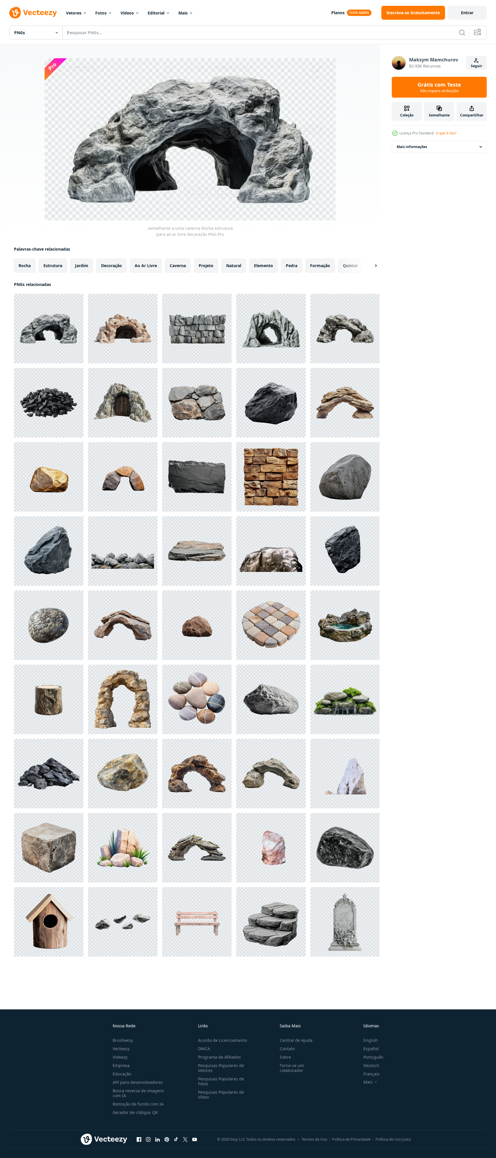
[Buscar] (462, 32)
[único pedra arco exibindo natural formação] (271, 773)
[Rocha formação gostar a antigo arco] (123, 625)
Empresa (121, 1065)
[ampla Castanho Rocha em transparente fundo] (197, 625)
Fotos (101, 13)
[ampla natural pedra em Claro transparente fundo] (345, 477)
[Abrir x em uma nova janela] (185, 1139)
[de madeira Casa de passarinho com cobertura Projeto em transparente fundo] (48, 922)
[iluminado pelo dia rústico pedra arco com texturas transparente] (123, 699)
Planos (338, 12)
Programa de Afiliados (219, 1057)
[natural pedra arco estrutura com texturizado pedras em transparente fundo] (123, 477)
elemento (263, 265)
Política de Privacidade (351, 1139)
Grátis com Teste (439, 87)
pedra (291, 265)
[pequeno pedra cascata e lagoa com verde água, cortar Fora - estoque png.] (345, 625)
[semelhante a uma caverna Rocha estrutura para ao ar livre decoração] (48, 328)
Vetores (73, 13)
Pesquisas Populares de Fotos (221, 1081)
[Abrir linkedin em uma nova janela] (157, 1139)
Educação (122, 1074)
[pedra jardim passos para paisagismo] (271, 922)
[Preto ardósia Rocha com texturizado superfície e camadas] (197, 477)
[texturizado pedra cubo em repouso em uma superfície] (48, 847)
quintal (350, 265)
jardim (81, 265)
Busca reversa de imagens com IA (138, 1093)
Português (373, 1057)
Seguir (476, 65)
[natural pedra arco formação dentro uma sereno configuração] (345, 402)
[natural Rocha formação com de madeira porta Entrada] (123, 402)
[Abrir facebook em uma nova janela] (139, 1139)
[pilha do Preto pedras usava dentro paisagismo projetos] (48, 402)
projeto (206, 265)
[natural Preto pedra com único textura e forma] (345, 847)
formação (320, 265)
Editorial (156, 13)
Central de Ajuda (296, 1040)
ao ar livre (146, 265)
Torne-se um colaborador (292, 1068)
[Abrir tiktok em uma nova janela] (176, 1139)
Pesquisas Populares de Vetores (221, 1068)
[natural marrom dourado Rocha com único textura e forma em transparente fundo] (48, 477)
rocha (25, 265)
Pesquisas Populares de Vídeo (221, 1094)
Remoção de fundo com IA (138, 1104)
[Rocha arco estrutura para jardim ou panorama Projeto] (345, 328)
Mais (183, 13)
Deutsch (371, 1065)
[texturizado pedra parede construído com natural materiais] (271, 477)
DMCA (204, 1048)
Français (371, 1074)
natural (233, 265)
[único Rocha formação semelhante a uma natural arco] (197, 847)
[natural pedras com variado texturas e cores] (197, 402)
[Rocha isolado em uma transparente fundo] (123, 773)
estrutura (52, 265)
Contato (287, 1048)
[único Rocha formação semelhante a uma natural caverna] (123, 328)
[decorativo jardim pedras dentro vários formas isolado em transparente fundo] (197, 699)
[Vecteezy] (33, 13)
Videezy (120, 1057)
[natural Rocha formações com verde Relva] (123, 847)
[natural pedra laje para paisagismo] (197, 551)
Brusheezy (123, 1040)
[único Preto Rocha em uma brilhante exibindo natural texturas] (345, 551)
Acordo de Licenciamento (222, 1040)
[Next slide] (371, 266)
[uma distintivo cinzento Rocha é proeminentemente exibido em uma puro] (48, 551)
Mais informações (412, 146)
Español (371, 1048)
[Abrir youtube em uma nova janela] (194, 1139)
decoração (111, 265)
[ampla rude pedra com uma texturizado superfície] (271, 699)
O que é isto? (446, 133)
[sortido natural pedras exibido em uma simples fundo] (123, 922)
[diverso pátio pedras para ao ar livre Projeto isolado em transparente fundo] (271, 625)
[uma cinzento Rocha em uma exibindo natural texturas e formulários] (271, 402)
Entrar (467, 12)
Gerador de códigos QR (135, 1112)
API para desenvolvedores (138, 1082)
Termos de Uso (314, 1139)
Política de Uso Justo (393, 1139)
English (370, 1040)
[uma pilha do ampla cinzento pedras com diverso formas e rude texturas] (48, 773)
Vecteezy (121, 1048)
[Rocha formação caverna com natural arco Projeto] (271, 328)
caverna (178, 265)
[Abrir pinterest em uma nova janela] (166, 1139)
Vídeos (127, 13)
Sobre (285, 1057)
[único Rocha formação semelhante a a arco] (197, 773)
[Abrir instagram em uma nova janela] (148, 1139)
